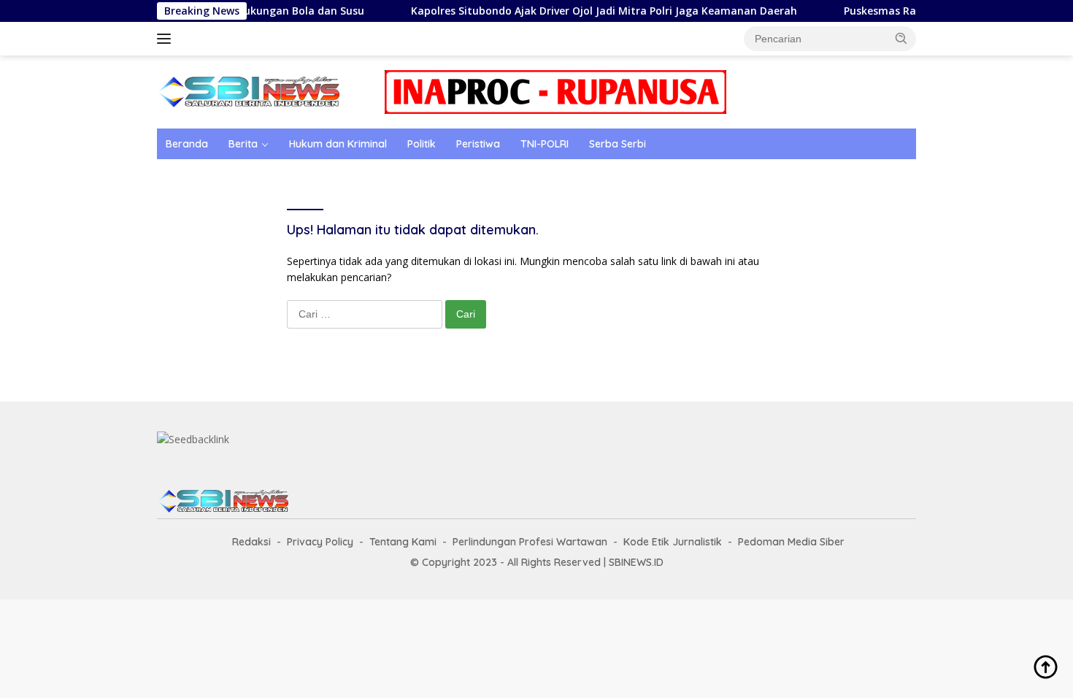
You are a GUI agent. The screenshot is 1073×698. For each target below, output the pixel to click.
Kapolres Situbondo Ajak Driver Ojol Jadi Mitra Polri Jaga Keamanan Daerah (589, 11)
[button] (901, 38)
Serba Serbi (617, 143)
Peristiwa (478, 143)
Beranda (187, 143)
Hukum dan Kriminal (338, 143)
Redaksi (251, 541)
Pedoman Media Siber (791, 541)
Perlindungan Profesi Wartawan (530, 541)
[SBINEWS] (248, 91)
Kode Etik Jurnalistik (672, 541)
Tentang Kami (402, 541)
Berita (243, 143)
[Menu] (167, 38)
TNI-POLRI (544, 143)
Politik (421, 143)
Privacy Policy (320, 541)
